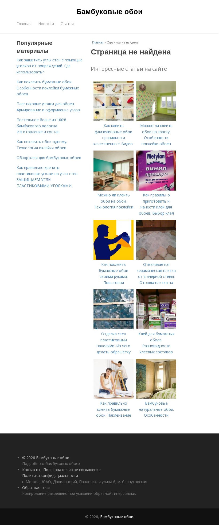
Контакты (31, 469)
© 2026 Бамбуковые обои (45, 457)
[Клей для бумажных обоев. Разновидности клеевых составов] (156, 327)
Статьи (67, 23)
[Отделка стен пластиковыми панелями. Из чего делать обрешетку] (113, 327)
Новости (46, 23)
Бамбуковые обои (109, 11)
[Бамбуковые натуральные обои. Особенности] (156, 397)
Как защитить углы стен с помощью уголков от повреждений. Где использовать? (50, 65)
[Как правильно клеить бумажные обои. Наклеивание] (113, 397)
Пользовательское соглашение (72, 469)
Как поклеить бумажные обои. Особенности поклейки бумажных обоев (48, 87)
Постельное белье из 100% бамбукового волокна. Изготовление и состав (42, 125)
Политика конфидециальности (50, 475)
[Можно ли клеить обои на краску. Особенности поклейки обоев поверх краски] (156, 119)
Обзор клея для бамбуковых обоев (49, 157)
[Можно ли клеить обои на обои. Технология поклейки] (113, 189)
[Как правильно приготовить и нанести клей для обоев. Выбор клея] (156, 189)
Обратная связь (37, 487)
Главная (24, 23)
